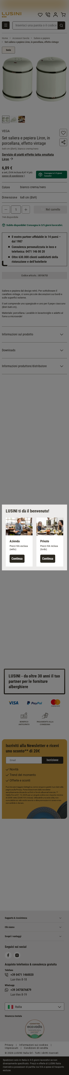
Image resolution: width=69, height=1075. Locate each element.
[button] (19, 542)
